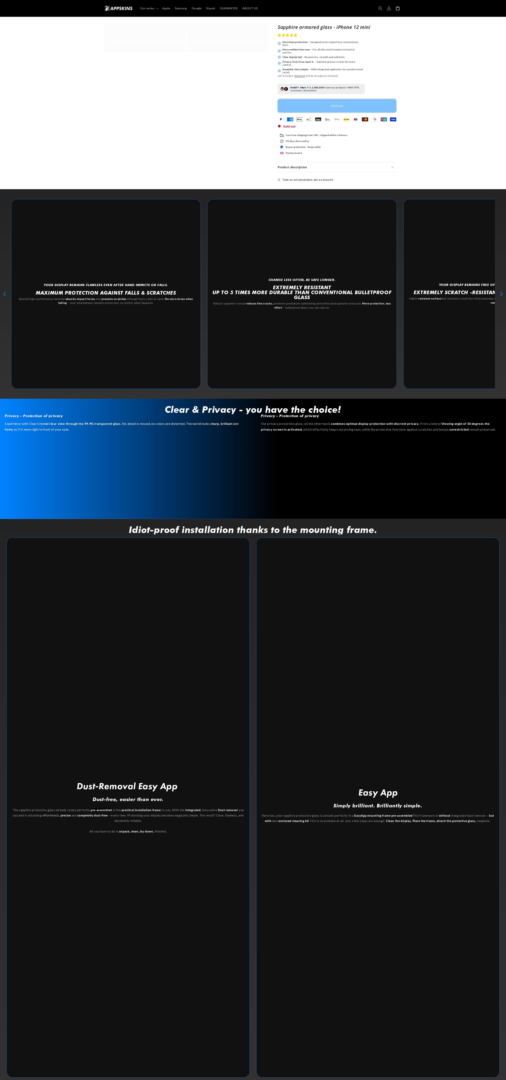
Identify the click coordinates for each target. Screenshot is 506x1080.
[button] (288, 35)
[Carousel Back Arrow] (5, 294)
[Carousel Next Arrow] (501, 294)
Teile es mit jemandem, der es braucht (307, 179)
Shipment (300, 75)
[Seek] (380, 8)
